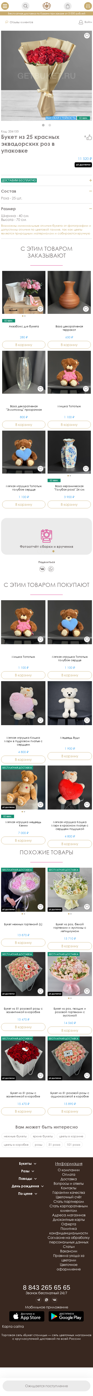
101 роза (73, 1144)
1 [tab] (43, 125)
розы (38, 1144)
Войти (88, 22)
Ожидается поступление (46, 1386)
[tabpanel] (46, 76)
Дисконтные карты (69, 1219)
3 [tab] (53, 551)
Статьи (69, 1246)
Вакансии (68, 1251)
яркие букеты (43, 1136)
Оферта (68, 1224)
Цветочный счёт (69, 1197)
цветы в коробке (16, 1144)
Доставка (69, 1179)
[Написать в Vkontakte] (55, 1300)
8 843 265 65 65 (46, 1287)
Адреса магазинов (68, 1215)
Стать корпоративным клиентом (69, 1208)
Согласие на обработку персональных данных (69, 1239)
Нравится (89, 137)
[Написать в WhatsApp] (47, 1300)
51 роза (54, 1144)
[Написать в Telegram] (39, 1300)
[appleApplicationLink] (26, 1316)
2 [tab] (49, 125)
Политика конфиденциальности (68, 1230)
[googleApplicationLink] (66, 1316)
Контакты (68, 1188)
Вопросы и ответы (69, 1183)
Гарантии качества (69, 1192)
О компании (69, 1170)
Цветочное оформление (69, 1266)
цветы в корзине (71, 1136)
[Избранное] (87, 35)
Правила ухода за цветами (68, 1257)
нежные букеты (15, 1136)
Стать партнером (68, 1201)
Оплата (68, 1174)
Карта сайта (13, 1326)
